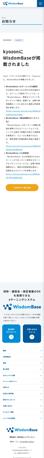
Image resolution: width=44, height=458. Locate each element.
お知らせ (6, 387)
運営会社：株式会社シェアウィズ (21, 437)
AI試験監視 (7, 357)
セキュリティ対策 (9, 375)
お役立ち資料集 (8, 393)
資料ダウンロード (9, 400)
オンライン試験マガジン (10, 381)
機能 (4, 350)
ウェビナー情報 (8, 412)
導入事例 (6, 369)
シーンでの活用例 (9, 418)
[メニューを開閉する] (40, 3)
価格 (4, 363)
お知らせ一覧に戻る (23, 187)
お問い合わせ (7, 406)
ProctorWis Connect (27, 441)
